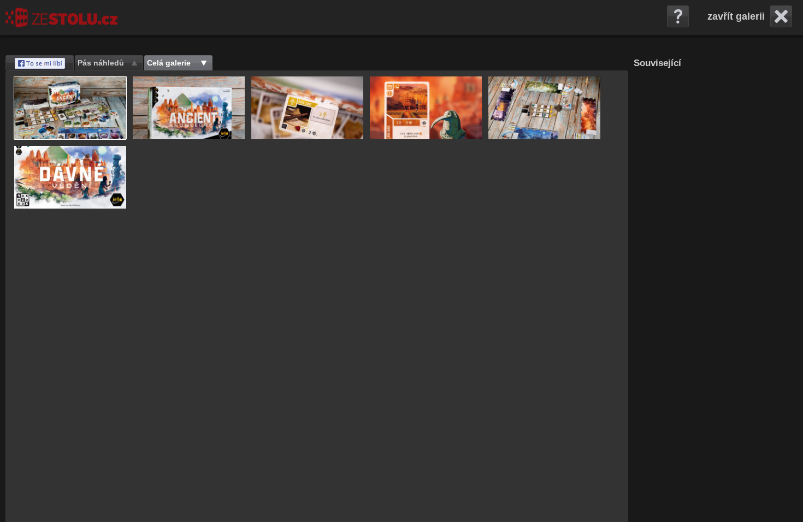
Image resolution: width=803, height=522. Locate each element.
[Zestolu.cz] (61, 17)
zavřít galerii (736, 16)
